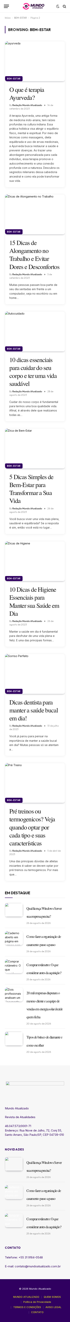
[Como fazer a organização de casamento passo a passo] (14, 938)
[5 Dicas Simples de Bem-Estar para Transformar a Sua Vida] (35, 448)
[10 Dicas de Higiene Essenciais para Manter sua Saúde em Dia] (35, 561)
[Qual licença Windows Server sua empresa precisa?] (14, 910)
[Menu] (6, 6)
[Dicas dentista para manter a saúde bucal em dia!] (35, 674)
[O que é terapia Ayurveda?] (35, 61)
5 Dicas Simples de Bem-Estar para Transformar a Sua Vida (31, 488)
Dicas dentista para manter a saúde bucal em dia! (33, 710)
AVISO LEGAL (53, 1307)
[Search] (64, 6)
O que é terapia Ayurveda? (26, 93)
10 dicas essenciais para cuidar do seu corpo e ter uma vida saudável (33, 371)
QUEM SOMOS (52, 1296)
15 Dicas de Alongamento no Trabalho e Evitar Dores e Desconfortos (34, 254)
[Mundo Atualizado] (33, 6)
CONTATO (37, 1312)
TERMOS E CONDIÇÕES (27, 1307)
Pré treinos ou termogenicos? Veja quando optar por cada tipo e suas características (32, 827)
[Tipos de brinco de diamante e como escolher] (14, 1039)
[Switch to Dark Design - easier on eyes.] (57, 6)
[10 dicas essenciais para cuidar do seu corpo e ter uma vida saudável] (35, 331)
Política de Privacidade (37, 1301)
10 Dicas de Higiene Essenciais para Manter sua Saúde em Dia (34, 601)
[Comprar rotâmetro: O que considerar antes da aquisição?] (14, 966)
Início (7, 17)
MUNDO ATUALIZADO (26, 1296)
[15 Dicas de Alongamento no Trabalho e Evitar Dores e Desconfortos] (35, 214)
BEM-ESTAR (20, 17)
